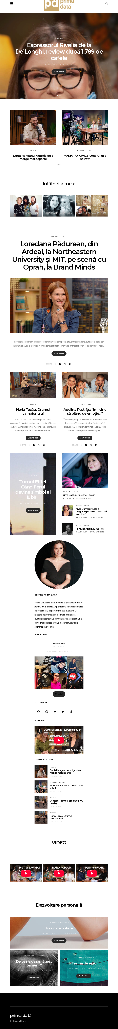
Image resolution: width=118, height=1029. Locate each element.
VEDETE (33, 150)
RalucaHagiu (59, 643)
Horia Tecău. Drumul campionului (33, 411)
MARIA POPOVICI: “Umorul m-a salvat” (84, 157)
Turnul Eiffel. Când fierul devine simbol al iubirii (33, 489)
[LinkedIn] (63, 711)
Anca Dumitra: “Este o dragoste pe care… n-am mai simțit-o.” (91, 512)
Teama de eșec (84, 963)
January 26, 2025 (45, 971)
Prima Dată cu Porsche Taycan (78, 495)
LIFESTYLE (59, 38)
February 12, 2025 (83, 499)
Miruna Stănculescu (51, 934)
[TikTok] (71, 711)
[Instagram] (46, 711)
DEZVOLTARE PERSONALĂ (59, 923)
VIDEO (88, 404)
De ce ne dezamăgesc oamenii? (34, 963)
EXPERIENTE (67, 491)
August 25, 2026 (66, 65)
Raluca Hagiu (51, 65)
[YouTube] (55, 711)
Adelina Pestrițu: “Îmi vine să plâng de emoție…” (84, 411)
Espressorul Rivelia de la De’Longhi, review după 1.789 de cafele (59, 51)
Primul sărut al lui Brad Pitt (89, 528)
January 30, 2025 (97, 517)
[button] (57, 96)
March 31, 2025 (40, 503)
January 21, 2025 (97, 532)
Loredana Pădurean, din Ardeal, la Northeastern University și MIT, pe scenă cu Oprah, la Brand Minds (59, 255)
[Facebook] (38, 711)
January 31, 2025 (69, 934)
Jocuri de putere (59, 928)
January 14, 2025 (94, 969)
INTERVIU (80, 150)
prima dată (21, 1015)
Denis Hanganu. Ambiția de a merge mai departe (33, 157)
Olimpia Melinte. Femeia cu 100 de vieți (66, 802)
